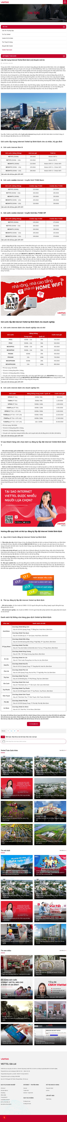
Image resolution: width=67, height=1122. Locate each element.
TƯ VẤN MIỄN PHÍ (33, 724)
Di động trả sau (26, 1101)
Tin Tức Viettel (6, 34)
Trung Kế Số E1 (4, 1097)
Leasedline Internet (5, 1099)
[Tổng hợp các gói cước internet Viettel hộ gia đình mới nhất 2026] (17, 988)
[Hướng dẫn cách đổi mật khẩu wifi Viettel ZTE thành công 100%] (50, 965)
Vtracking (3, 1092)
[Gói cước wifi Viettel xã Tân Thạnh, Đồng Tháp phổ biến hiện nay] (50, 788)
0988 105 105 (19, 1071)
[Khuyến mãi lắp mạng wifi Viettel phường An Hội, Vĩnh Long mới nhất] (50, 765)
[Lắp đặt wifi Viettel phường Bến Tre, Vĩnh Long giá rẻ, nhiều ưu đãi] (17, 765)
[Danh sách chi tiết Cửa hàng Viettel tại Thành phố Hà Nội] (50, 1011)
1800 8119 (19, 1073)
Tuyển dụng (48, 1099)
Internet (25, 1088)
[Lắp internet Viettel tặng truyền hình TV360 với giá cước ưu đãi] (50, 911)
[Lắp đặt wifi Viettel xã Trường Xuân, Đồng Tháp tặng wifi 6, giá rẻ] (50, 834)
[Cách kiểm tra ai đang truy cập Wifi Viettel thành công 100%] (17, 1011)
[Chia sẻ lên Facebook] (8, 731)
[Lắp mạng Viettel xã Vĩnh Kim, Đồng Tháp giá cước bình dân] (50, 811)
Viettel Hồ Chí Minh (7, 38)
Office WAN (3, 1095)
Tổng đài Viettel (49, 1088)
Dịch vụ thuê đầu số (5, 1102)
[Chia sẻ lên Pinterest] (18, 731)
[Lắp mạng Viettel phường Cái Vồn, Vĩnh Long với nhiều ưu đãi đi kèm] (17, 788)
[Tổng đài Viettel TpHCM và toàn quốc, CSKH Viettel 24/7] (50, 988)
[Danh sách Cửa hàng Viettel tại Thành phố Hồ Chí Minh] (17, 965)
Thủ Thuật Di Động (7, 42)
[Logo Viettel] (5, 2)
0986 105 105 (27, 1071)
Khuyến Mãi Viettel (7, 46)
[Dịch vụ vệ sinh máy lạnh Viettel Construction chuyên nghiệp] (17, 934)
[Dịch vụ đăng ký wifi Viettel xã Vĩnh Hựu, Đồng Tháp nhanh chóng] (17, 811)
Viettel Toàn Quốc (7, 50)
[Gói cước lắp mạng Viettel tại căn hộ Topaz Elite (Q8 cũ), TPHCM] (50, 934)
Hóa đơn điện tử (4, 1090)
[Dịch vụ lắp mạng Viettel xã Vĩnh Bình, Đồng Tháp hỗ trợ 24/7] (17, 834)
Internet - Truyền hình (28, 1092)
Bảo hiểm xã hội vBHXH (6, 1104)
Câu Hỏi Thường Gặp (8, 30)
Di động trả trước (27, 1103)
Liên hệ (47, 1090)
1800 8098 (17, 1076)
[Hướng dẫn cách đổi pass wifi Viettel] (50, 1034)
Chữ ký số (3, 1088)
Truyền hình (26, 1090)
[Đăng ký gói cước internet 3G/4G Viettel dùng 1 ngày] (17, 1034)
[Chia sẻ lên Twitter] (14, 731)
